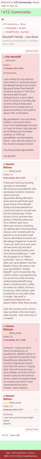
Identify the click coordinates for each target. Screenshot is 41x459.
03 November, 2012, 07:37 (14, 178)
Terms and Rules (19, 453)
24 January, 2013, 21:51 (13, 409)
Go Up (5, 435)
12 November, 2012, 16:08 (14, 340)
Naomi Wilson (8, 165)
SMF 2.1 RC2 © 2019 (13, 456)
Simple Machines (30, 456)
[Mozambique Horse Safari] (13, 63)
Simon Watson (8, 327)
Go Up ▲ (31, 453)
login (3, 5)
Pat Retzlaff (13, 57)
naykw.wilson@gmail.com (17, 299)
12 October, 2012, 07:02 (13, 68)
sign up (13, 5)
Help (8, 453)
